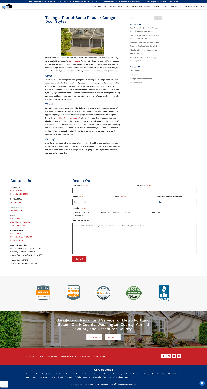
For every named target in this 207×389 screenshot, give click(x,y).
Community (135, 70)
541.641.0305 (15, 219)
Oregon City (166, 374)
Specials (157, 6)
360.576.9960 (16, 210)
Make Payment (186, 6)
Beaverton (29, 374)
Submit (79, 259)
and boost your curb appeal (68, 118)
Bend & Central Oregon (110, 212)
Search (158, 18)
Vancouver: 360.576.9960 (130, 1)
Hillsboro (127, 374)
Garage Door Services (119, 6)
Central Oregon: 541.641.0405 (155, 1)
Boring (44, 374)
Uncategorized (136, 83)
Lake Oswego (145, 374)
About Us (102, 6)
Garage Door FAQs (83, 356)
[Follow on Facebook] (163, 356)
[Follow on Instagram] (168, 356)
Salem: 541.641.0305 (109, 1)
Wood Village (118, 377)
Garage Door (135, 74)
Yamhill (127, 377)
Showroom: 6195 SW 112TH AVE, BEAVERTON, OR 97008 (50, 1)
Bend (37, 374)
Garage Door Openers (141, 6)
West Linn (107, 377)
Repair (41, 356)
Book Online (173, 1)
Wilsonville (97, 377)
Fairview (88, 374)
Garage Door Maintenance (141, 79)
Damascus (70, 374)
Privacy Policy (93, 385)
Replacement (67, 356)
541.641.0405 (15, 234)
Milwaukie (156, 374)
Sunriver (52, 377)
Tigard (60, 377)
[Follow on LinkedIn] (179, 356)
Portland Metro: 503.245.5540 (86, 1)
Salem (128, 212)
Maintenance (53, 356)
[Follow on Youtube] (174, 356)
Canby (51, 374)
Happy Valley (117, 374)
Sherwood (43, 377)
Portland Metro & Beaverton (82, 214)
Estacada (79, 374)
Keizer (135, 374)
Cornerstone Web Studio (126, 385)
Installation (31, 356)
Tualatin (78, 377)
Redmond (176, 374)
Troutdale (68, 377)
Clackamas (60, 374)
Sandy (35, 377)
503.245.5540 (15, 202)
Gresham (107, 374)
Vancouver (156, 212)
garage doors (74, 61)
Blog (164, 6)
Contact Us (173, 6)
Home (93, 6)
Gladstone (97, 374)
